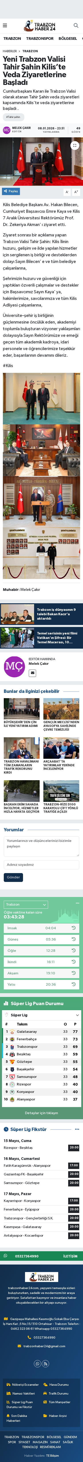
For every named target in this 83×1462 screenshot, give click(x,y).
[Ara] (76, 26)
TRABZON (12, 39)
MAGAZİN (40, 1442)
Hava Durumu (59, 1384)
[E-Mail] (32, 673)
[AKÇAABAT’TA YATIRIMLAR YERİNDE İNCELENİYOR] (61, 748)
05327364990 (44, 1337)
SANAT (55, 1442)
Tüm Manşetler (59, 1402)
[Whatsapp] (37, 1363)
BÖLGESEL (68, 39)
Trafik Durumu (58, 1393)
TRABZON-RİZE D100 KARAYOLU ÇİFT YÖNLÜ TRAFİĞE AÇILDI (60, 808)
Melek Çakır (39, 663)
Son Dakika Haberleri (17, 1418)
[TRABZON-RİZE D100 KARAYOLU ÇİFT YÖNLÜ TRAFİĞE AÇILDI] (61, 791)
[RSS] (45, 1363)
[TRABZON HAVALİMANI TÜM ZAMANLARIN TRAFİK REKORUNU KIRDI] (22, 748)
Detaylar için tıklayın (41, 1113)
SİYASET (24, 1442)
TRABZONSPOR (39, 39)
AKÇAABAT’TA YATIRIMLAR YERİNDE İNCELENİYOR (59, 765)
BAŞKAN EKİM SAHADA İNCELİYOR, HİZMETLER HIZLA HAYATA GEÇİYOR (21, 808)
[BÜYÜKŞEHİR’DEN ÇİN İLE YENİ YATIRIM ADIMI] (22, 709)
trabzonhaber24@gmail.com (44, 1346)
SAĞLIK (68, 1442)
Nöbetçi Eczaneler (25, 1384)
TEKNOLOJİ (30, 1447)
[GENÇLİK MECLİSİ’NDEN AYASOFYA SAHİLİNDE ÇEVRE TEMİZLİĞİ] (61, 709)
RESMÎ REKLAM (50, 1447)
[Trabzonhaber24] (39, 25)
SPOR (12, 1442)
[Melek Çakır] (14, 667)
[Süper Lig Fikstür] (77, 1129)
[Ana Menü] (5, 26)
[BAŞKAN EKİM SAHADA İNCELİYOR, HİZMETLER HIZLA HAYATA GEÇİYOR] (22, 791)
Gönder (13, 877)
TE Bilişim (52, 1455)
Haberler (10, 51)
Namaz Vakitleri (24, 1393)
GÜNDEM (70, 1437)
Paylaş (13, 191)
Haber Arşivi (58, 1416)
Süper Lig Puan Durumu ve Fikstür (20, 1405)
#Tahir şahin (13, 117)
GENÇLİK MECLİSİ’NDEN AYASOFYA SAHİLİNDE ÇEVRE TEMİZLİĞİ (61, 726)
